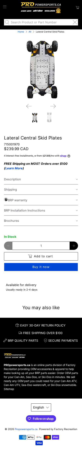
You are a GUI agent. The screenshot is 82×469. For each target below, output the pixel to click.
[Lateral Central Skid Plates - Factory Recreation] (41, 67)
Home (21, 32)
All (30, 32)
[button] (41, 179)
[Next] (53, 106)
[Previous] (29, 106)
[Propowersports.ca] (41, 7)
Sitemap (9, 389)
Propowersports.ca (26, 429)
